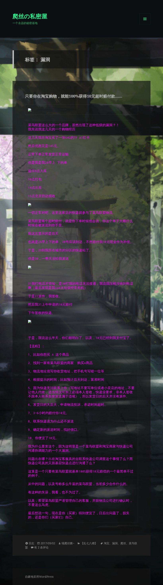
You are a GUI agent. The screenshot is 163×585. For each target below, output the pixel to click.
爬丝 (123, 543)
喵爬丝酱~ (68, 543)
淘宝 (106, 543)
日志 (31, 543)
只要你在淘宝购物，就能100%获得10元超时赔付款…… (73, 96)
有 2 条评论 (41, 547)
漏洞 (115, 543)
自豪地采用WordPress (39, 576)
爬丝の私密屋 (30, 16)
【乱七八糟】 (89, 543)
